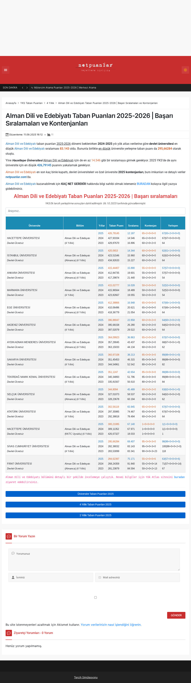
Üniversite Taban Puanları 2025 (96, 493)
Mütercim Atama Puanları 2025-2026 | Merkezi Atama (65, 87)
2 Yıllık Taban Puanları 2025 (95, 515)
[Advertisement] (95, 28)
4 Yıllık (50, 102)
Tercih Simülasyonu (86, 677)
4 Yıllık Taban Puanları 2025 (95, 504)
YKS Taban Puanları (31, 102)
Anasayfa (11, 102)
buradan (179, 477)
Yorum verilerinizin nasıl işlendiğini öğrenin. (111, 624)
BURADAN (143, 184)
